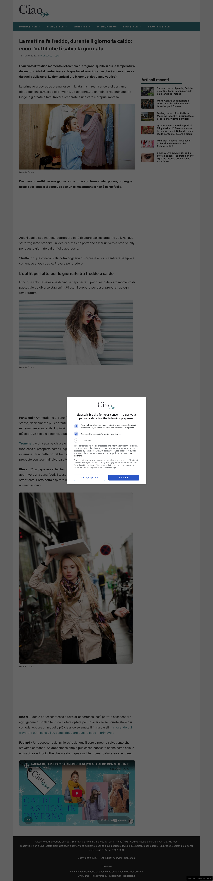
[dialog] (106, 440)
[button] (106, 440)
